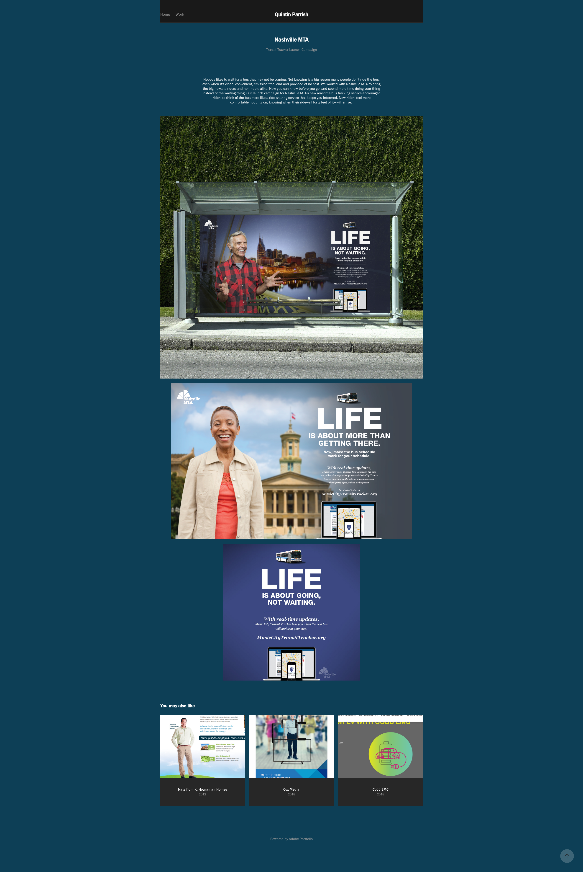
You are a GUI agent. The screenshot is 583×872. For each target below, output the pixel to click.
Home (165, 14)
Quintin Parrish (291, 14)
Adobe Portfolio (301, 839)
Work (180, 14)
